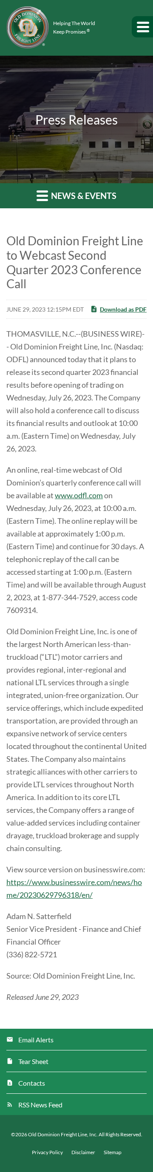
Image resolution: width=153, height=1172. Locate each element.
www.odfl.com (79, 495)
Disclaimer (83, 1152)
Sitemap (113, 1152)
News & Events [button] (82, 195)
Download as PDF (123, 309)
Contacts (31, 1083)
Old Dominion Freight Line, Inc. (63, 1134)
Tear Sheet (33, 1061)
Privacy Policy (47, 1152)
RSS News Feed (40, 1105)
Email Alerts (36, 1040)
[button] (142, 26)
